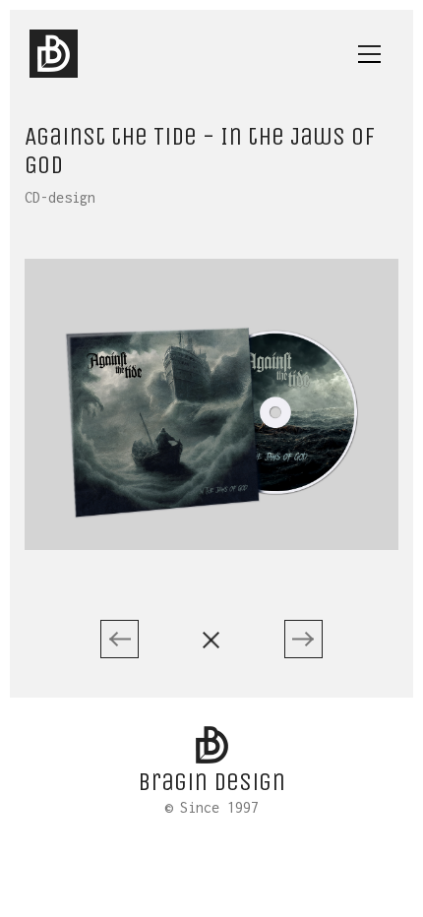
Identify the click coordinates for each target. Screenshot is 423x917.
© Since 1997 (211, 808)
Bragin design (211, 781)
